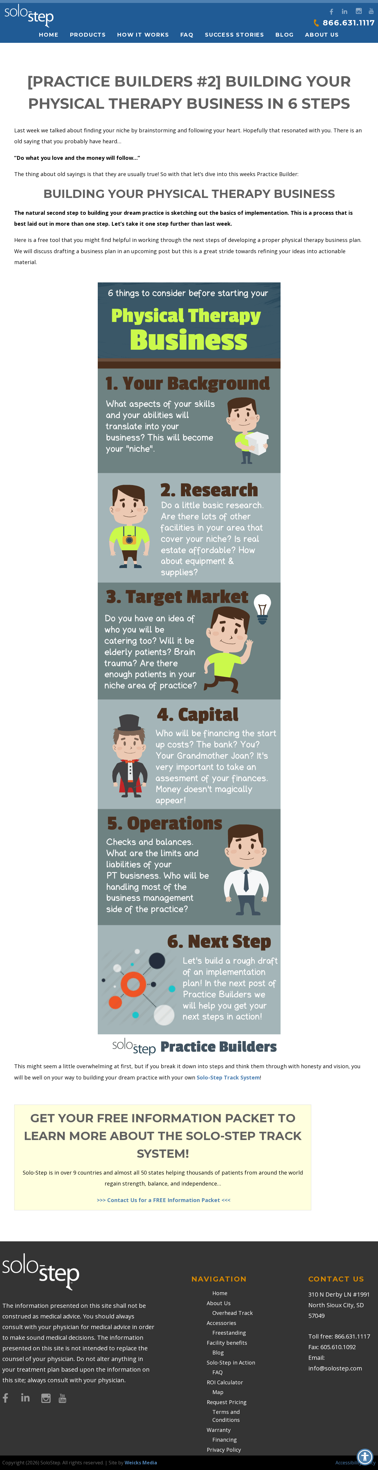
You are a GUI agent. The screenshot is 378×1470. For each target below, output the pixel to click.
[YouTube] (371, 10)
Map (218, 1392)
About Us (219, 1303)
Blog (285, 35)
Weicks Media (141, 1462)
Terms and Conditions (226, 1415)
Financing (224, 1439)
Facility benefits (227, 1342)
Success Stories (234, 35)
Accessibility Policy (355, 1462)
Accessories (221, 1322)
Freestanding (229, 1332)
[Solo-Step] (29, 16)
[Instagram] (358, 10)
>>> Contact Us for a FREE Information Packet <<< (162, 1200)
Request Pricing (227, 1402)
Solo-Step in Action (231, 1362)
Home (48, 35)
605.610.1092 (338, 1347)
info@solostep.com (335, 1368)
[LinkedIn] (344, 12)
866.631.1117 (349, 22)
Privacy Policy (224, 1449)
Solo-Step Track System (228, 1077)
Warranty (219, 1429)
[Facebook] (331, 12)
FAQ (187, 35)
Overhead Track (232, 1312)
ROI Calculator (225, 1382)
